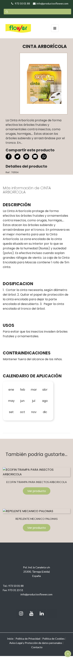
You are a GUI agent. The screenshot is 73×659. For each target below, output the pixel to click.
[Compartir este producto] (9, 157)
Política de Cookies (53, 638)
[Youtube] (31, 613)
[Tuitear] (17, 157)
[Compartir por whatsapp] (44, 157)
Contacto (36, 647)
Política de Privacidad (28, 638)
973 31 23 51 (15, 590)
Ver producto (36, 491)
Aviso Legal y (16, 642)
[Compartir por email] (35, 157)
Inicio (10, 638)
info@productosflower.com (36, 594)
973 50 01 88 (16, 585)
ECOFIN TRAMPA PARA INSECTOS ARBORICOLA (36, 482)
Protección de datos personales (43, 642)
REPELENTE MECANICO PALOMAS (36, 518)
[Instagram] (21, 613)
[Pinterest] (26, 157)
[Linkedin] (41, 613)
